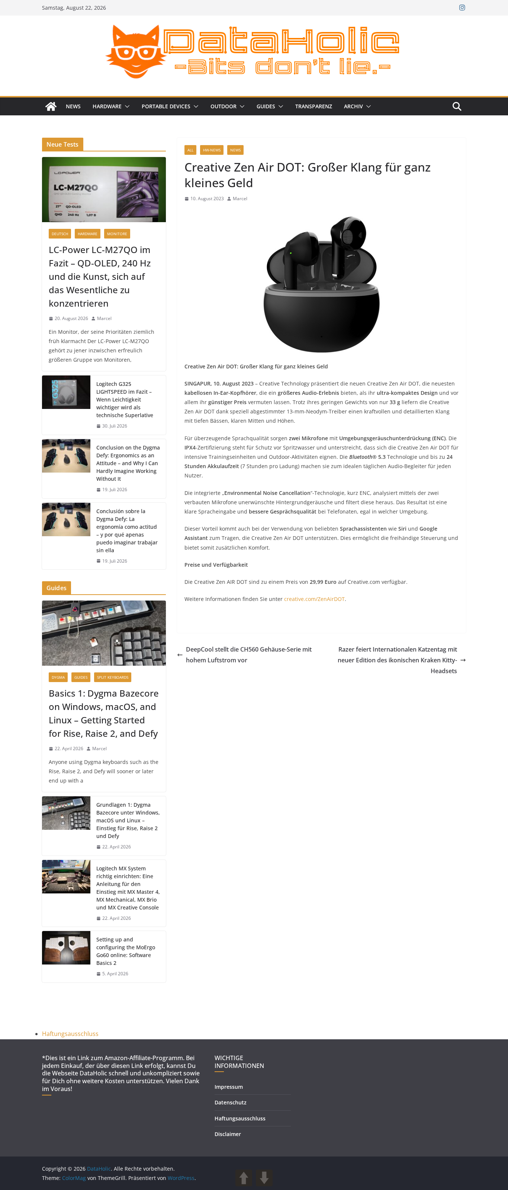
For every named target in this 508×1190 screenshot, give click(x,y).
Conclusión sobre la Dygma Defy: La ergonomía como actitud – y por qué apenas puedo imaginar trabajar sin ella (127, 531)
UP (243, 1178)
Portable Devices (166, 106)
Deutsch (60, 233)
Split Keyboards (112, 677)
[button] (126, 106)
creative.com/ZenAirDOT (314, 598)
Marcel (240, 198)
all (190, 150)
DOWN (264, 1178)
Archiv (353, 106)
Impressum (229, 1086)
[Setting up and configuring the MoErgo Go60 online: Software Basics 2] (66, 956)
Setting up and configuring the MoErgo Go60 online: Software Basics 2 (125, 951)
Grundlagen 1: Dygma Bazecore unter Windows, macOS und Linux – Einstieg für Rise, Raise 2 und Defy (128, 820)
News (73, 106)
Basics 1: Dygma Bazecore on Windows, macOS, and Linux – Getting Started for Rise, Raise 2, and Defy (104, 713)
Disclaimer (228, 1134)
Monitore (117, 233)
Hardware (107, 106)
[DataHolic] (51, 106)
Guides (266, 106)
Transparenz (313, 106)
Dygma (58, 677)
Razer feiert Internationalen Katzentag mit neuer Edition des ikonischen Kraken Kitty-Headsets (397, 660)
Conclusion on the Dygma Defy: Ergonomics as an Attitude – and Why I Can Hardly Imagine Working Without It (128, 463)
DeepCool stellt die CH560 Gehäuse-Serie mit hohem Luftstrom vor (249, 654)
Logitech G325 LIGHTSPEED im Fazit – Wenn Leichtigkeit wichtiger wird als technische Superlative (124, 399)
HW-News (212, 150)
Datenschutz (231, 1102)
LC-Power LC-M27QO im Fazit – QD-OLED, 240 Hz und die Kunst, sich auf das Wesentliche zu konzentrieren (100, 276)
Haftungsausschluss (70, 1034)
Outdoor (223, 106)
